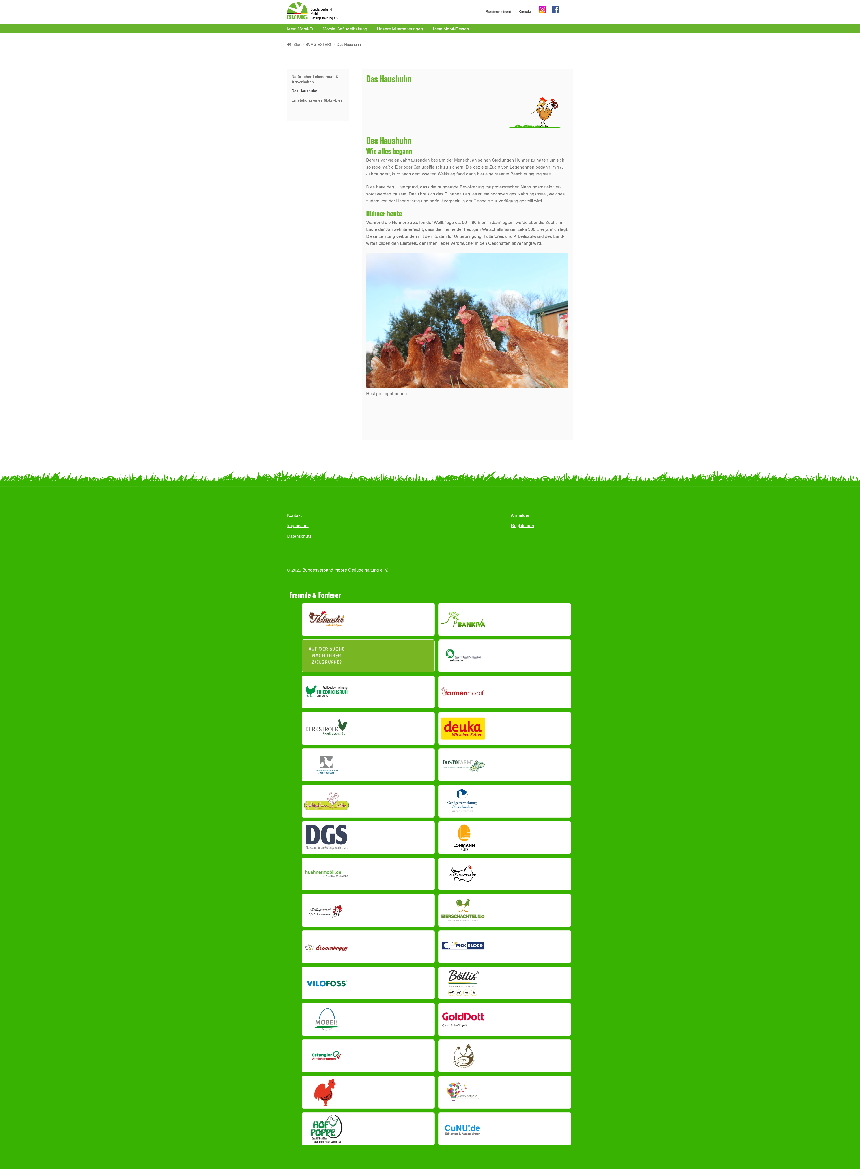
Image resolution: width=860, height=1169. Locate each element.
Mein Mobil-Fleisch (451, 29)
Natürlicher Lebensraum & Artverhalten (315, 79)
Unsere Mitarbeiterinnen (400, 29)
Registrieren (522, 525)
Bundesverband (498, 11)
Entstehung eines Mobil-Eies (317, 100)
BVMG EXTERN (319, 44)
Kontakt (525, 11)
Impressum (298, 525)
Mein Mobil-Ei (300, 29)
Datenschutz (299, 536)
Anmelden (521, 515)
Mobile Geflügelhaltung (345, 29)
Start (297, 44)
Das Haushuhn (304, 90)
